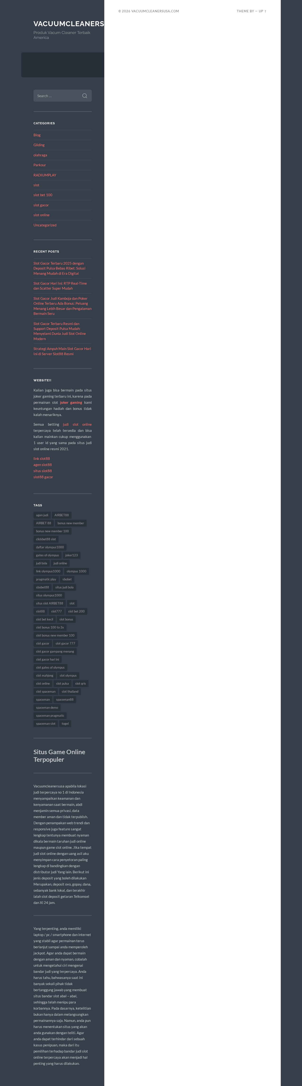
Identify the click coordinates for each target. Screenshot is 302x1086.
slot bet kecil (44, 619)
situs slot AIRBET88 (49, 603)
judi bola (41, 563)
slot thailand (70, 691)
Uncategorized (45, 225)
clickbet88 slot (46, 539)
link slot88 (42, 458)
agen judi (42, 515)
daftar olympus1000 (50, 547)
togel (65, 723)
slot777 (56, 611)
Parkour (40, 165)
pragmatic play (46, 579)
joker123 (71, 555)
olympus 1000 (76, 571)
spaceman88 (65, 699)
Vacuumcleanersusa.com (86, 24)
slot (36, 185)
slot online (42, 215)
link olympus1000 (48, 571)
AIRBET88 (62, 515)
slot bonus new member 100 (55, 635)
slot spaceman (45, 691)
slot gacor (41, 205)
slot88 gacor (43, 477)
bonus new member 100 (52, 531)
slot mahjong (44, 675)
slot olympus (68, 675)
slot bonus (66, 619)
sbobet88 (42, 587)
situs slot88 (43, 471)
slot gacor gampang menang (55, 651)
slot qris (80, 683)
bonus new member (71, 523)
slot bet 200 (76, 611)
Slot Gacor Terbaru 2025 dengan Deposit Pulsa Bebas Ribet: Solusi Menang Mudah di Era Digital (59, 268)
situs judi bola (64, 587)
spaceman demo (47, 707)
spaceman (43, 699)
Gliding (39, 145)
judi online (60, 563)
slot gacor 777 (65, 643)
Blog (37, 135)
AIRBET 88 (43, 523)
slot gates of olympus (50, 667)
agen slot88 (43, 464)
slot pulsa (62, 683)
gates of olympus (47, 555)
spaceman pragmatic (50, 715)
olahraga (40, 155)
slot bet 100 (43, 195)
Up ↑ (263, 11)
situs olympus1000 (49, 595)
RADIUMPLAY (45, 175)
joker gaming (71, 402)
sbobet (67, 579)
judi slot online (77, 424)
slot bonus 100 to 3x (50, 627)
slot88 (40, 611)
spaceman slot (45, 723)
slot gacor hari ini (47, 659)
